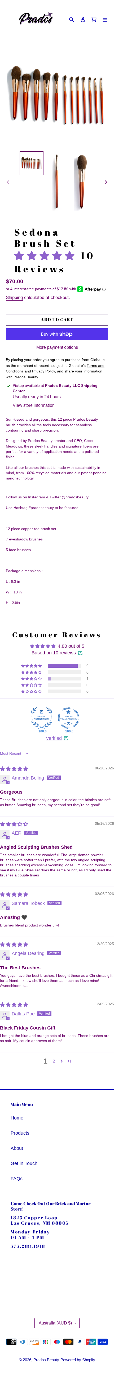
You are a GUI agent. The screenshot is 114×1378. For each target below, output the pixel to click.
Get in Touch (24, 1163)
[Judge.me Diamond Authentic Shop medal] (41, 718)
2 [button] (53, 1061)
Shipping (14, 297)
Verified (54, 738)
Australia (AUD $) (55, 1323)
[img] (14, 769)
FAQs (17, 1178)
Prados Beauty (46, 1360)
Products (20, 1133)
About (17, 1148)
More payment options (57, 347)
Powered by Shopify (77, 1360)
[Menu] (105, 19)
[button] (47, 255)
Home (17, 1118)
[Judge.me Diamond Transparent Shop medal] (68, 718)
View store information (34, 405)
